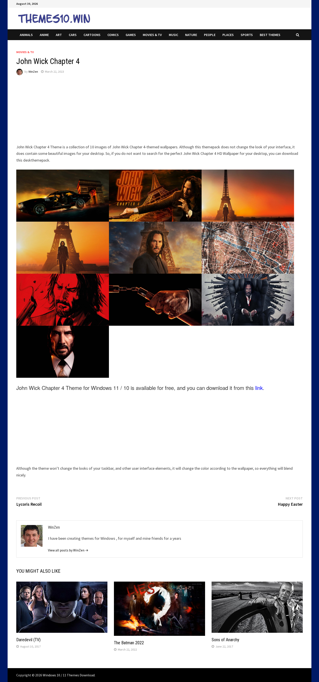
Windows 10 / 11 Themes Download (69, 675)
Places (228, 35)
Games (131, 35)
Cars (73, 35)
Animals (26, 35)
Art (59, 35)
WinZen (33, 72)
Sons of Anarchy (225, 639)
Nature (191, 35)
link (259, 387)
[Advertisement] (146, 113)
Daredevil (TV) (28, 639)
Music (173, 35)
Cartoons (92, 35)
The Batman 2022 (129, 642)
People (209, 35)
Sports (247, 35)
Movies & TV (152, 35)
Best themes (270, 35)
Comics (113, 35)
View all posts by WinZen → (68, 550)
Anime (44, 35)
